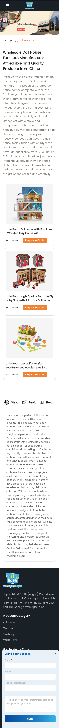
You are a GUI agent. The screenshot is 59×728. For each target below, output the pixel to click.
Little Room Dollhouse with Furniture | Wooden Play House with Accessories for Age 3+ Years (29, 233)
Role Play (9, 623)
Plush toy (9, 634)
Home (12, 41)
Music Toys (10, 640)
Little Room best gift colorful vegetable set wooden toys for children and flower (26, 367)
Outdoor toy (11, 628)
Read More (12, 240)
